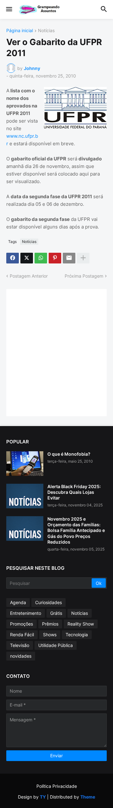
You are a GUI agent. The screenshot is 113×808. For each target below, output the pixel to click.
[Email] (69, 258)
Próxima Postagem (84, 276)
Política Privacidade (56, 786)
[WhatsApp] (41, 258)
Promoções (21, 623)
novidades (20, 656)
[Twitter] (26, 258)
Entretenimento (25, 613)
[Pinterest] (55, 258)
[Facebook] (12, 258)
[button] (8, 9)
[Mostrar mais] (83, 258)
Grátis (56, 613)
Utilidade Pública (55, 645)
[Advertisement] (56, 352)
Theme (87, 796)
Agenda (18, 602)
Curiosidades (48, 602)
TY (43, 796)
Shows (49, 634)
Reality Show (80, 623)
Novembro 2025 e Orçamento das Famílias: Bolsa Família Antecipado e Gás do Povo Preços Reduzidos (76, 530)
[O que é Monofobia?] (24, 463)
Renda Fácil (22, 634)
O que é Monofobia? (68, 454)
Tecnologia (77, 634)
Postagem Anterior (29, 276)
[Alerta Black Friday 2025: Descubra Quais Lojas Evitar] (24, 496)
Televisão (19, 645)
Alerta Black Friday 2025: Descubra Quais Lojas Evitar (74, 492)
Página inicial (19, 30)
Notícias (46, 30)
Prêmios (50, 623)
